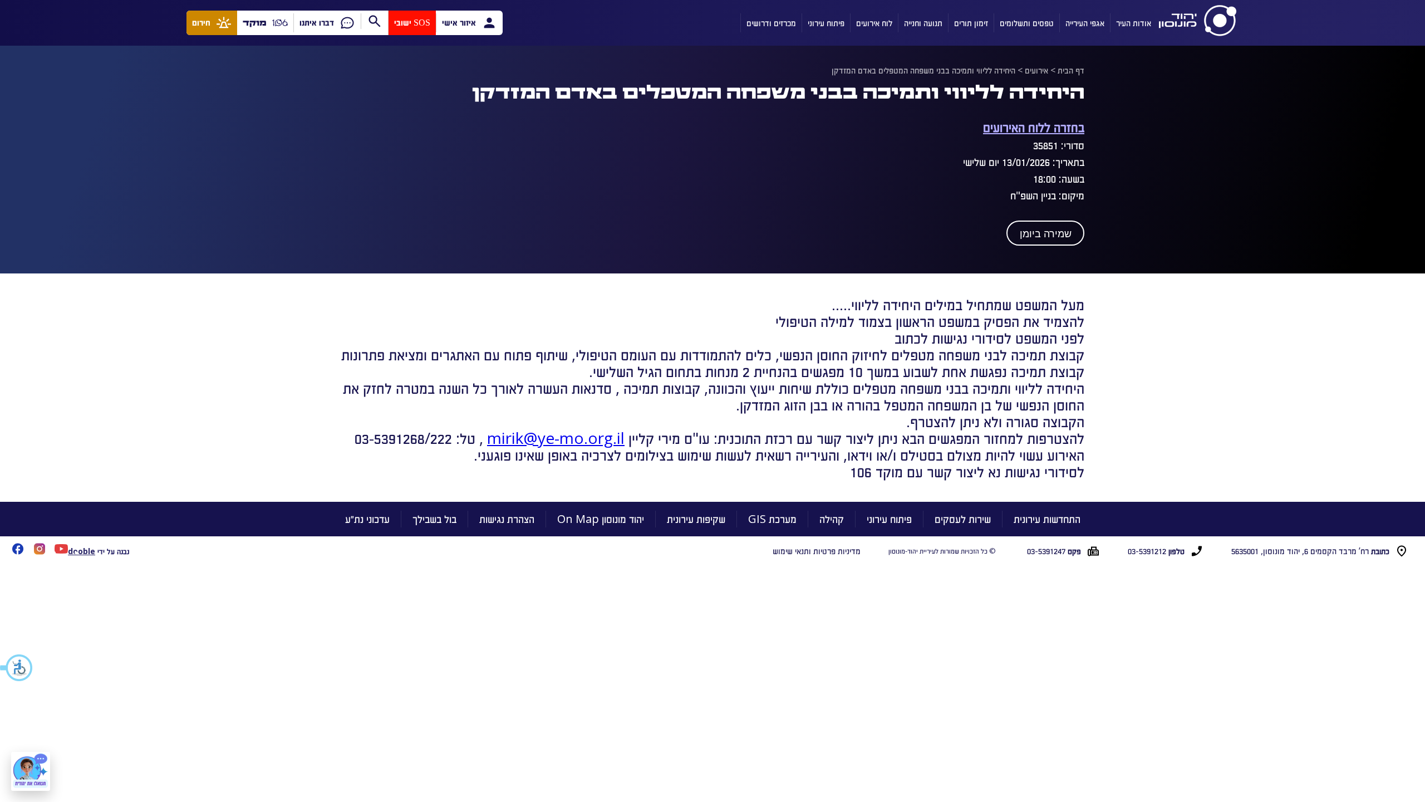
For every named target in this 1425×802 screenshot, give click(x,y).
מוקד (255, 22)
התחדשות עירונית (1047, 518)
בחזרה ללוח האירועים (1033, 127)
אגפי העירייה (1084, 23)
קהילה (831, 518)
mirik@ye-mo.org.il (556, 437)
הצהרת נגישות (506, 518)
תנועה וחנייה (923, 23)
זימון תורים (971, 23)
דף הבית (1071, 70)
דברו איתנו (316, 22)
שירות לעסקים (963, 518)
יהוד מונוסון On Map (600, 518)
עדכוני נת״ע (367, 518)
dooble (81, 551)
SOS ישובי (412, 22)
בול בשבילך (434, 518)
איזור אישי (459, 22)
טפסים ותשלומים (1027, 23)
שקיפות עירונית (696, 518)
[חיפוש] (374, 21)
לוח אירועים (874, 23)
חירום (201, 22)
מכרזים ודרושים (771, 23)
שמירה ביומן (1046, 233)
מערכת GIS (772, 518)
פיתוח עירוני (826, 23)
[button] (16, 668)
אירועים (1036, 70)
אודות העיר (1133, 23)
